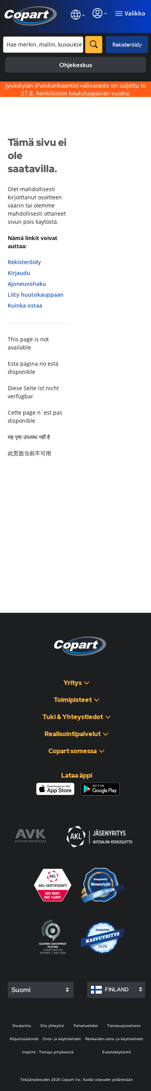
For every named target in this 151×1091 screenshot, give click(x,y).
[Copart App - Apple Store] (55, 789)
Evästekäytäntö (116, 1052)
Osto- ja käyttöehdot (62, 1038)
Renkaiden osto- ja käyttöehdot (114, 1038)
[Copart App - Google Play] (100, 789)
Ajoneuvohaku (27, 283)
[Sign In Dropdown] (99, 13)
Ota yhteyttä (52, 1025)
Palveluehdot (86, 1025)
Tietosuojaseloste (124, 1025)
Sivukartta (21, 1025)
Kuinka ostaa (25, 305)
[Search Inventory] (93, 44)
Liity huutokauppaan (35, 294)
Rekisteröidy (127, 44)
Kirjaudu (19, 273)
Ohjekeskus (75, 64)
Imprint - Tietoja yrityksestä (48, 1052)
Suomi (21, 990)
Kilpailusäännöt (24, 1038)
